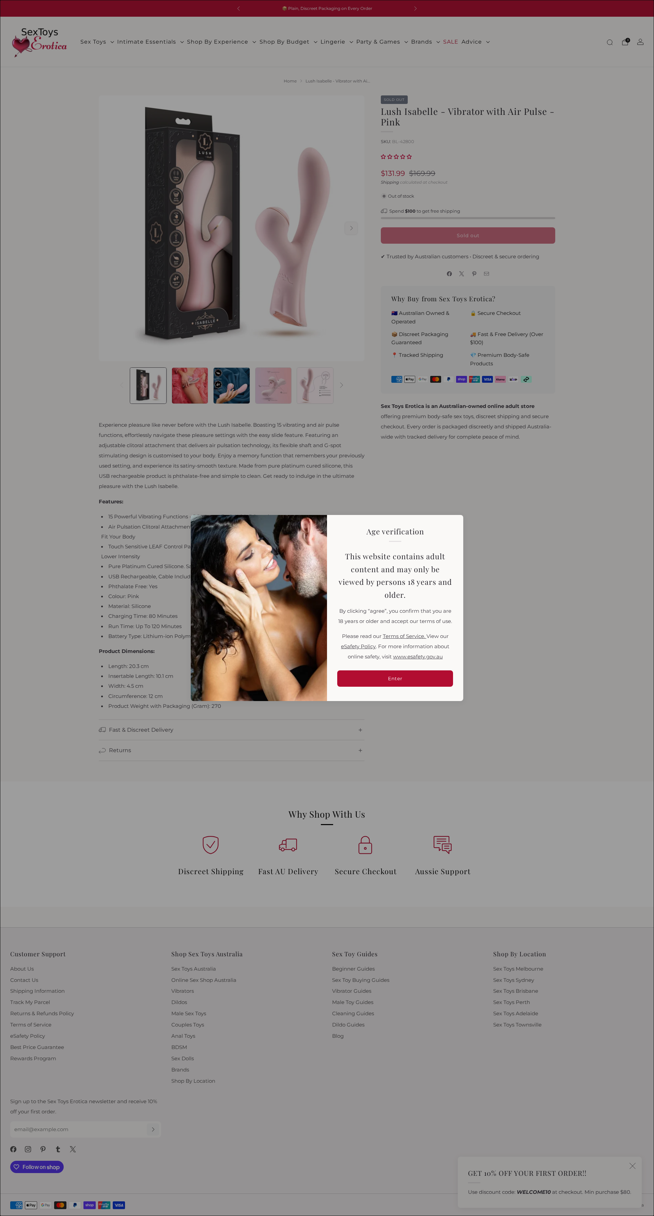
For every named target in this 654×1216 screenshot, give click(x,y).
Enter (395, 678)
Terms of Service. (404, 636)
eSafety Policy (358, 646)
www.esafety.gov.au (418, 657)
